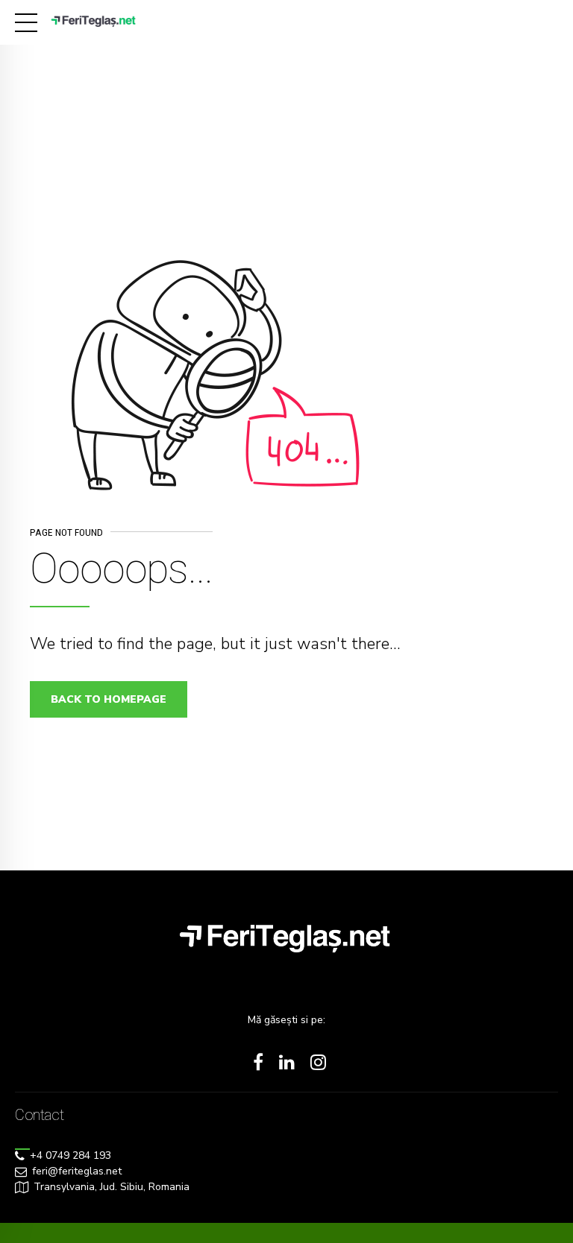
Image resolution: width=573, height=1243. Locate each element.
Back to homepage (108, 699)
